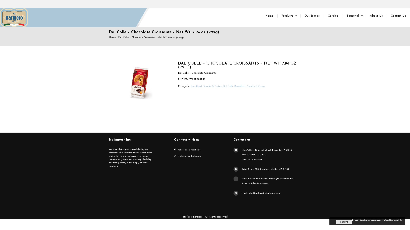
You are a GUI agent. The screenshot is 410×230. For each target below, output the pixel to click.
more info (398, 220)
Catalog (333, 16)
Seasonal (353, 16)
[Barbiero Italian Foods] (14, 17)
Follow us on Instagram (189, 156)
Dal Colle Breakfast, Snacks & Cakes (244, 86)
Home (269, 16)
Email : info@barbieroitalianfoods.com (261, 193)
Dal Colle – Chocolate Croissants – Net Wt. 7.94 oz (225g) (151, 38)
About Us (376, 16)
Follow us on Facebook (188, 150)
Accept (344, 222)
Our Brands (312, 16)
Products (287, 16)
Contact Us (398, 16)
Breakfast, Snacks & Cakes (206, 86)
